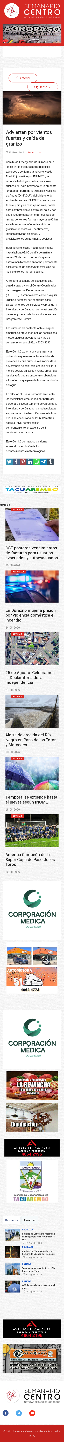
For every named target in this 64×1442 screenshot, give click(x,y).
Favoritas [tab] (29, 1220)
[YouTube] (33, 1413)
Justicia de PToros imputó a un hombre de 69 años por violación (31, 615)
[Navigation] (7, 52)
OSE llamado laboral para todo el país (28, 732)
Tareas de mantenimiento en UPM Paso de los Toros (29, 675)
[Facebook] (6, 1413)
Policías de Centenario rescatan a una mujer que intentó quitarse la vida (29, 553)
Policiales (18, 509)
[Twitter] (19, 1413)
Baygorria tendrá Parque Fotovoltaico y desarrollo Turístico (28, 792)
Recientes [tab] (11, 1220)
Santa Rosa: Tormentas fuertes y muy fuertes (27, 852)
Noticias (17, 634)
